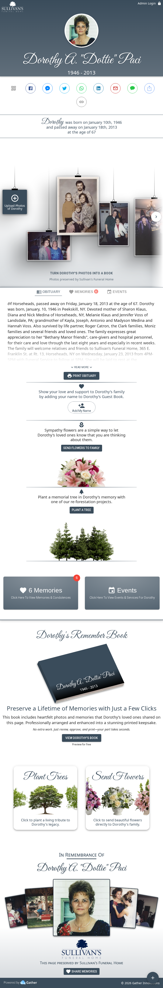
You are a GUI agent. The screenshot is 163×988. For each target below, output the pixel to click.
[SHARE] (149, 88)
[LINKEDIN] (98, 88)
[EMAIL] (115, 88)
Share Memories (84, 971)
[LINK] (81, 102)
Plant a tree (81, 510)
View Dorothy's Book (81, 738)
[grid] (81, 219)
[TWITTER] (64, 88)
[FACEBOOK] (30, 88)
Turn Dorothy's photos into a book (81, 273)
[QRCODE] (13, 88)
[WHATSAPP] (81, 88)
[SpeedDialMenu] (153, 978)
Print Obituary (84, 375)
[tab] (48, 291)
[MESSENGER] (47, 88)
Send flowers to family (81, 448)
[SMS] (132, 88)
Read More (81, 367)
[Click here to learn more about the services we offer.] (81, 949)
